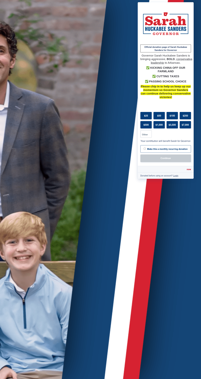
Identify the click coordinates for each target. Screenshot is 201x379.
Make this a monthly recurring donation (167, 149)
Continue (166, 158)
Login (175, 175)
